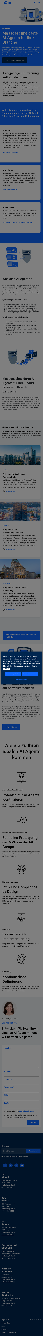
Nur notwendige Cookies (13, 674)
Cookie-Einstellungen (21, 679)
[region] (21, 668)
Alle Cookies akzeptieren (30, 674)
